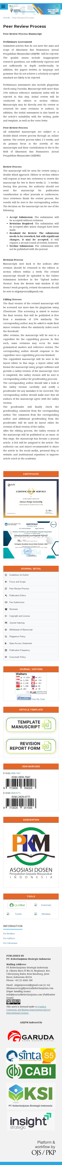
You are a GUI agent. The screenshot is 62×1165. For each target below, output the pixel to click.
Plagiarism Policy (17, 636)
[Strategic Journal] (31, 1129)
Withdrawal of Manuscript (21, 629)
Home (6, 17)
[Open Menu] (3, 6)
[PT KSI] (31, 1109)
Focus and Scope (17, 582)
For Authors (9, 938)
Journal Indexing (16, 623)
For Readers (9, 933)
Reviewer (13, 609)
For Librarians (10, 943)
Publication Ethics (17, 595)
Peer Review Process (19, 588)
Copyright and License (19, 616)
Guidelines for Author (19, 575)
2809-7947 (16, 773)
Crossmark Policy (17, 657)
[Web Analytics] (24, 699)
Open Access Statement (20, 643)
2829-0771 (16, 793)
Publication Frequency (19, 650)
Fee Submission (16, 602)
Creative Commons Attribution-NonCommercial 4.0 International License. (28, 1009)
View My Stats (38, 699)
